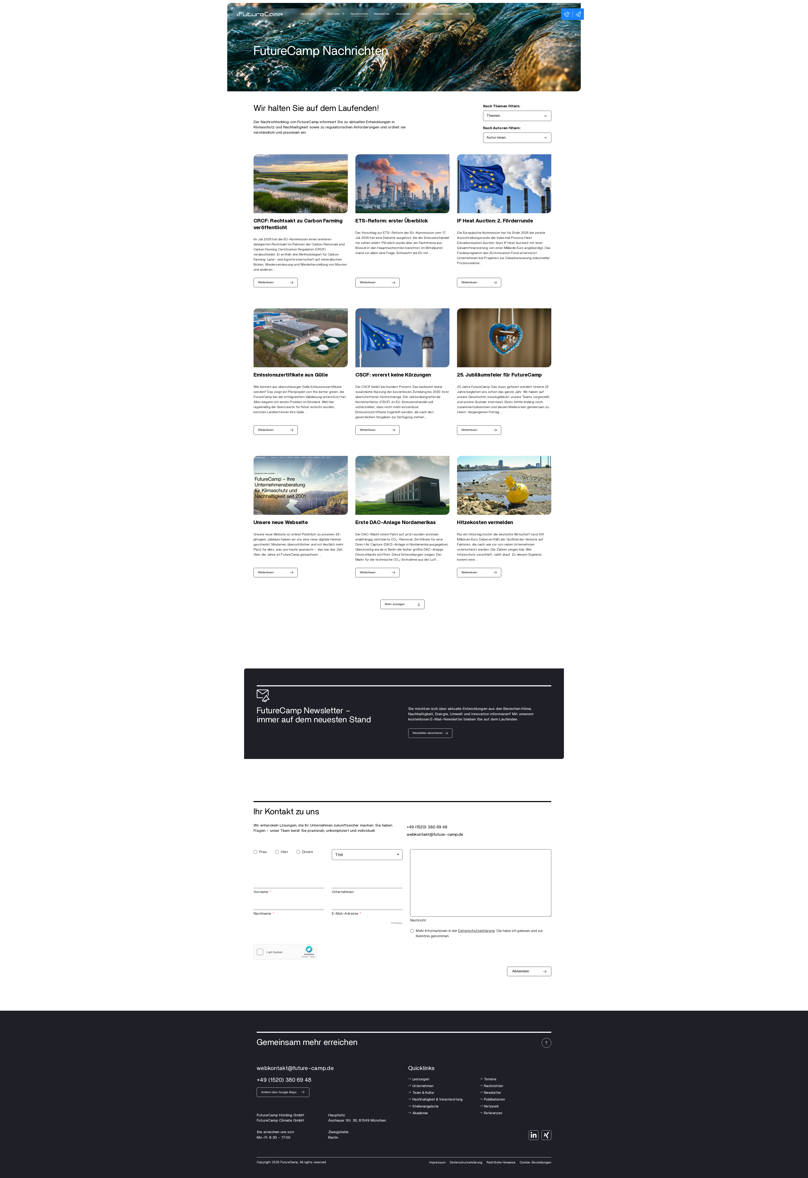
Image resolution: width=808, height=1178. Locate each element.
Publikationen (443, 13)
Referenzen (493, 1113)
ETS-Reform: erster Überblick (391, 221)
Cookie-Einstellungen (535, 1162)
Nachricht (418, 920)
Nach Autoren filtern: (502, 128)
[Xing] (546, 1135)
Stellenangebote (425, 1106)
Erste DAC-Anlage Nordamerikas (395, 522)
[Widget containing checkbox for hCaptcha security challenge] (285, 952)
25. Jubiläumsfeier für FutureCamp (499, 375)
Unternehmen (343, 892)
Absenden (520, 971)
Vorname (261, 892)
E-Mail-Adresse (345, 913)
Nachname (262, 913)
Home (258, 37)
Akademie (403, 13)
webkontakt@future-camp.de (435, 834)
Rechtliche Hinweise (501, 1162)
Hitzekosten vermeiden (485, 522)
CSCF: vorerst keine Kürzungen (393, 375)
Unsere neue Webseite (281, 522)
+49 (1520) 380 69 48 (427, 827)
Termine (421, 13)
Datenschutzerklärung (476, 931)
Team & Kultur (423, 1092)
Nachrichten (359, 13)
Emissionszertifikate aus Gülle (291, 375)
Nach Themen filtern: (501, 106)
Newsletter (382, 13)
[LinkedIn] (533, 1135)
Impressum (437, 1162)
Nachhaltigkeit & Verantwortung (437, 1099)
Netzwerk (491, 1106)
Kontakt (464, 13)
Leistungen (420, 1079)
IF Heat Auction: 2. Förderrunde (495, 221)
